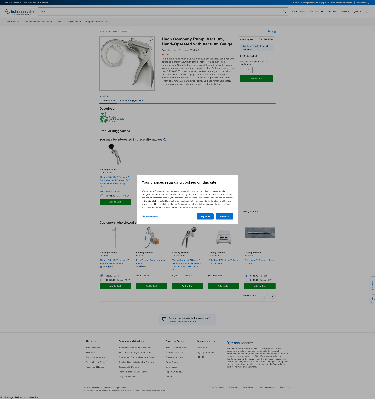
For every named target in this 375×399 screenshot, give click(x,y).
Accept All (225, 216)
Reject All (205, 216)
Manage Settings (150, 216)
